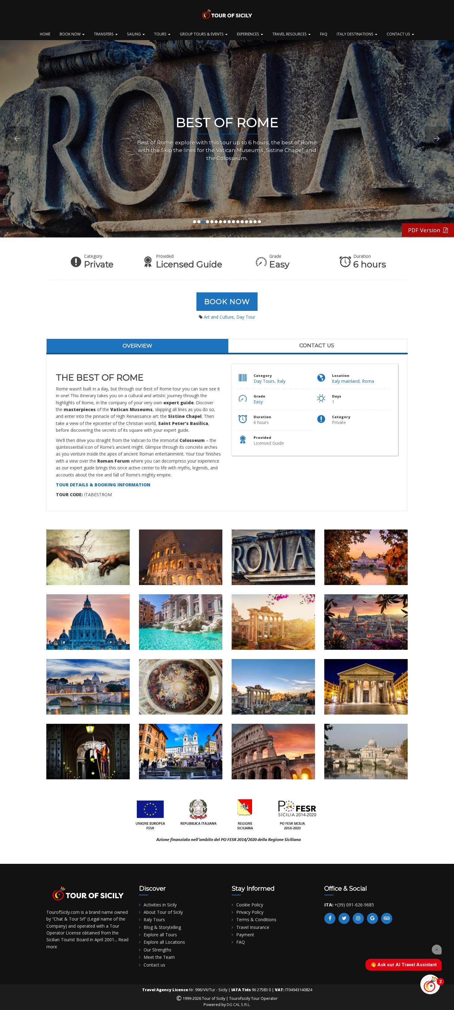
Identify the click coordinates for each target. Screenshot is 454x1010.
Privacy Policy (249, 912)
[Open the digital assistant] (430, 984)
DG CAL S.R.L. (238, 1004)
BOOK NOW (71, 33)
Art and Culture (219, 317)
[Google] (372, 918)
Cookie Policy (249, 905)
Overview (137, 346)
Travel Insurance (252, 927)
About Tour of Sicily (163, 912)
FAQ (323, 33)
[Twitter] (344, 918)
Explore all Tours (160, 935)
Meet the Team (159, 957)
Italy (281, 381)
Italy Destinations (355, 33)
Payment (245, 935)
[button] (17, 138)
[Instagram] (358, 918)
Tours (160, 33)
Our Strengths (157, 950)
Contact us (316, 345)
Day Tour (245, 317)
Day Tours (264, 381)
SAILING (134, 33)
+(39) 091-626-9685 (354, 905)
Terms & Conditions (256, 919)
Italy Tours (154, 919)
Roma (368, 381)
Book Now (227, 301)
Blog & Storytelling (162, 927)
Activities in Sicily (160, 905)
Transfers (104, 33)
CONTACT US (399, 33)
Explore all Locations (164, 942)
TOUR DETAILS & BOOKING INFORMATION (103, 485)
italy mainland (345, 381)
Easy (258, 402)
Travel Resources (290, 33)
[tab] (137, 346)
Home (45, 33)
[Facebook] (329, 918)
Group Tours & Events (202, 33)
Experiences (248, 33)
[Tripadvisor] (386, 918)
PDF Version (425, 230)
